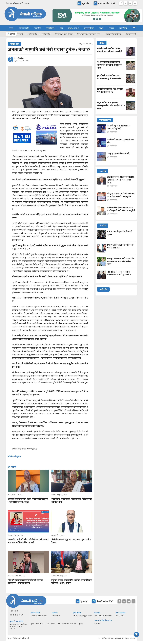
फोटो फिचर (50, 28)
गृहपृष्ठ (11, 28)
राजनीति (37, 28)
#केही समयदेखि (34, 34)
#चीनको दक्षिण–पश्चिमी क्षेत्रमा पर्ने (52, 34)
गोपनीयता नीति (17, 638)
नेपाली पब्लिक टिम (16, 614)
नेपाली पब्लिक (19, 58)
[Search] (135, 3)
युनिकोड (81, 624)
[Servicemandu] (96, 22)
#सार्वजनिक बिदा (21, 34)
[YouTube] (130, 3)
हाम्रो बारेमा (13, 610)
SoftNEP (132, 638)
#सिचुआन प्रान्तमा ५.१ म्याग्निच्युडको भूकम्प (77, 34)
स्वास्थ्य (111, 28)
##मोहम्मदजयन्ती (120, 34)
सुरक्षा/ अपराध (73, 28)
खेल (61, 28)
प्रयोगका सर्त (25, 638)
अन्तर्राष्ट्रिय (123, 28)
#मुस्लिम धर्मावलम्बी (134, 34)
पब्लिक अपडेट (24, 28)
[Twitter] (125, 3)
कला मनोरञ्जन (89, 28)
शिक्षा (101, 28)
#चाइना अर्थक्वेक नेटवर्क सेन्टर (101, 34)
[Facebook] (121, 3)
